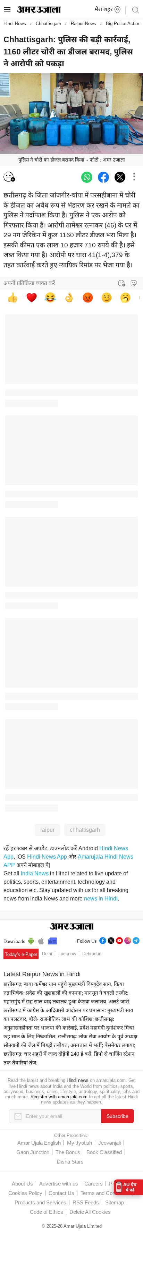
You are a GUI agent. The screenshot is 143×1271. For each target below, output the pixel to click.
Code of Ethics (46, 1211)
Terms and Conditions (105, 1193)
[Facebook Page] (102, 939)
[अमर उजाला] (39, 11)
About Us (22, 1183)
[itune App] (41, 940)
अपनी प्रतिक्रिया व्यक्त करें (29, 283)
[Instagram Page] (127, 939)
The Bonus (68, 1152)
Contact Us (61, 1193)
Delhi (47, 953)
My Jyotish (79, 1142)
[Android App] (31, 940)
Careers (93, 1183)
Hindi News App (47, 857)
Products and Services (40, 1202)
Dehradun (91, 953)
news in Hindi (101, 899)
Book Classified (104, 1152)
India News (35, 873)
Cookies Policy (25, 1193)
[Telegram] (136, 939)
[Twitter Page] (111, 939)
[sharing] (134, 177)
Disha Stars (70, 1161)
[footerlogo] (72, 927)
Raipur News (83, 23)
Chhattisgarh (48, 23)
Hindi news (78, 1080)
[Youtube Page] (119, 939)
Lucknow (67, 953)
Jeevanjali (109, 1142)
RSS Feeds (86, 1202)
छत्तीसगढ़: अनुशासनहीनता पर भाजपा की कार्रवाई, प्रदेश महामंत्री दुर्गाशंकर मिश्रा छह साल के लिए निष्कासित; (68, 1027)
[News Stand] (52, 940)
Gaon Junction (32, 1152)
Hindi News (14, 23)
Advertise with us (58, 1183)
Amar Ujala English (39, 1142)
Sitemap (114, 1202)
